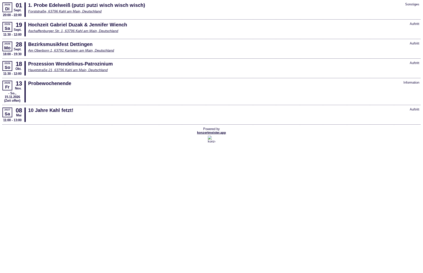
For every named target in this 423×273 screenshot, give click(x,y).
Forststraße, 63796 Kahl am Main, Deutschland (65, 11)
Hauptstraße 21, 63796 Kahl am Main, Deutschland (68, 70)
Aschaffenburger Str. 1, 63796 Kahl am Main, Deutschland (73, 31)
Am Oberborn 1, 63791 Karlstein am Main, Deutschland (71, 50)
